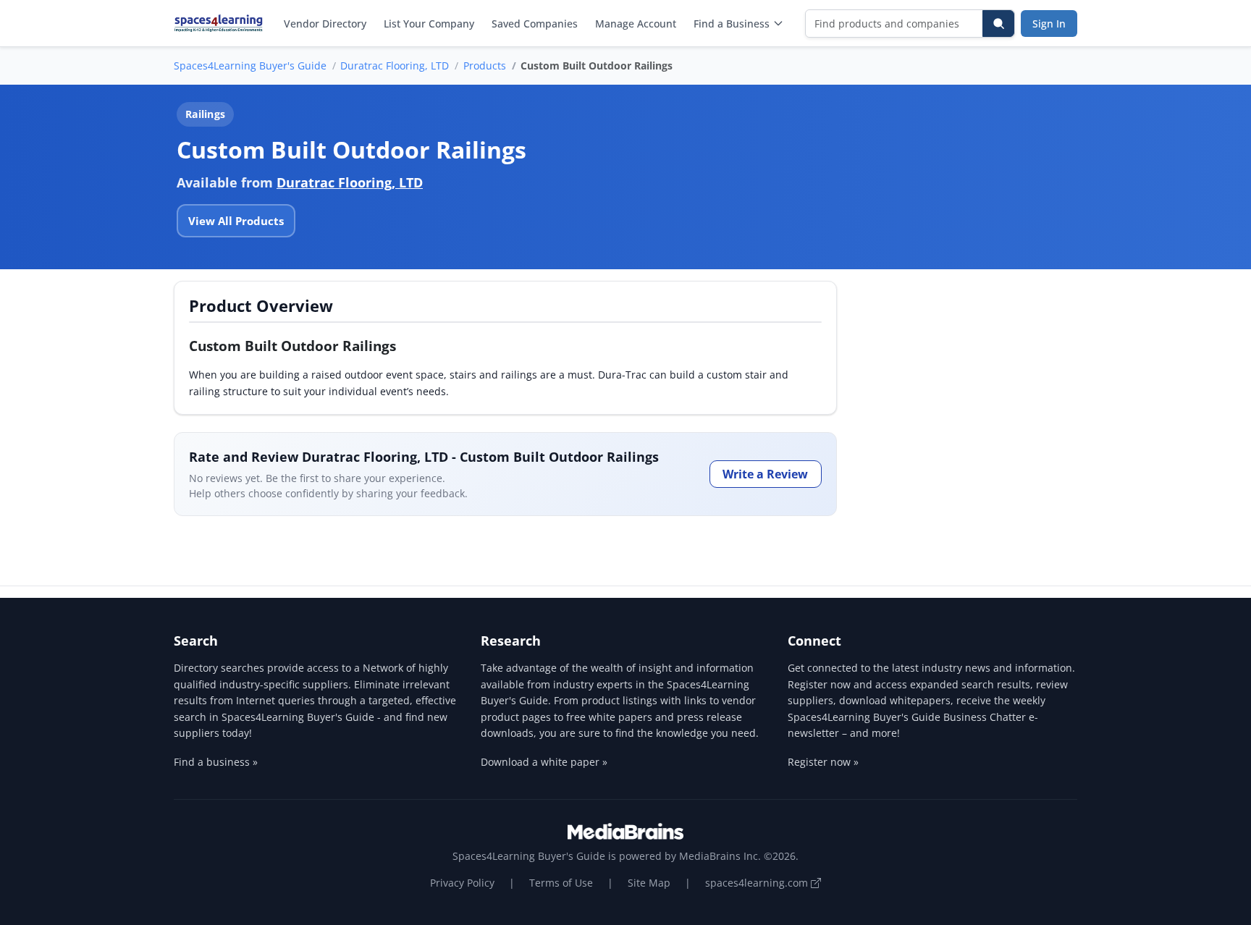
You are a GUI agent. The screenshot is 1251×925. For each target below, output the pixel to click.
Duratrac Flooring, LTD (394, 65)
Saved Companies (535, 23)
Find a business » (216, 762)
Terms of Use (561, 883)
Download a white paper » (544, 762)
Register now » (823, 762)
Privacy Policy (462, 883)
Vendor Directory (325, 23)
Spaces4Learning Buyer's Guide (250, 65)
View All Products (236, 221)
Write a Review (765, 474)
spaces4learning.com (758, 883)
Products (484, 65)
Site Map (649, 883)
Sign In (1049, 23)
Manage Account (635, 23)
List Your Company (429, 23)
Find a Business (732, 23)
